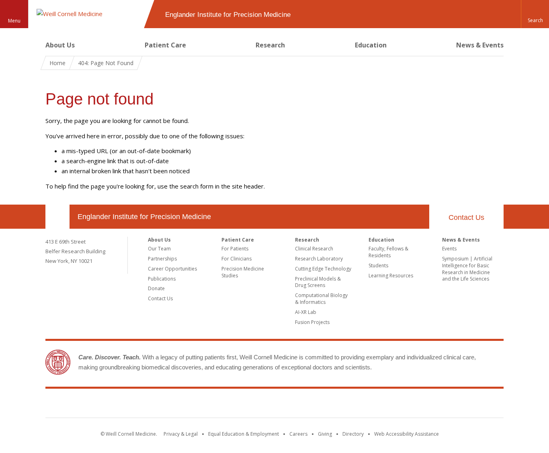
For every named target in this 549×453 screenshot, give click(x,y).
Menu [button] (14, 20)
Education (371, 45)
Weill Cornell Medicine (274, 405)
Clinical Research (314, 248)
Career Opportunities (172, 268)
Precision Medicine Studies (242, 272)
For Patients (234, 248)
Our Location (57, 217)
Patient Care (165, 45)
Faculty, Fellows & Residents (388, 252)
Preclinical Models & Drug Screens (318, 282)
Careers (298, 433)
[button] (535, 14)
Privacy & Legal (181, 433)
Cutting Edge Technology (323, 268)
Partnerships (162, 258)
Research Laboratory (319, 258)
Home (57, 63)
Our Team (159, 248)
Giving (325, 433)
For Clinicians (236, 258)
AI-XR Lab (305, 312)
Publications (162, 278)
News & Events (480, 45)
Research (270, 45)
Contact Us (466, 217)
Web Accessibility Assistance (406, 433)
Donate (156, 288)
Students (378, 265)
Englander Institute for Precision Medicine (144, 217)
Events (449, 248)
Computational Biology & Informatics (321, 298)
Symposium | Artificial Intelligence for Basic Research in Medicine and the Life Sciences (467, 268)
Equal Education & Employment (243, 433)
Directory (353, 433)
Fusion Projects (312, 322)
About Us (60, 45)
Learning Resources (391, 275)
